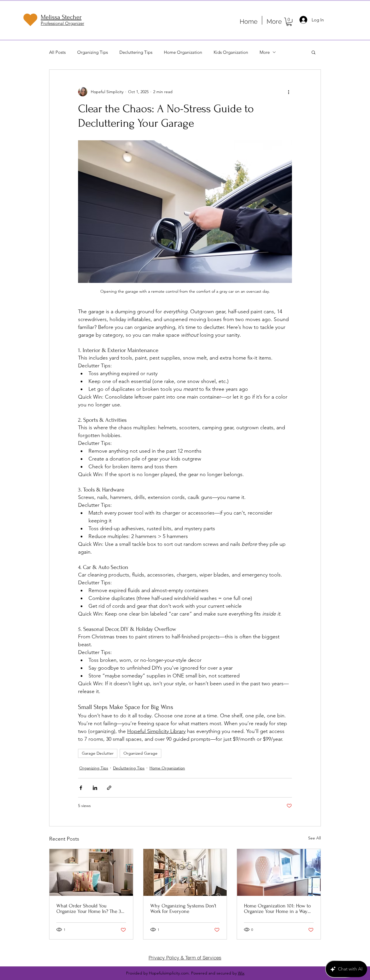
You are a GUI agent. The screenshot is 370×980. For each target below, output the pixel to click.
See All (314, 838)
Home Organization (183, 52)
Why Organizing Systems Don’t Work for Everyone (183, 908)
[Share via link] (109, 788)
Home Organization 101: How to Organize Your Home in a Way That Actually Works (277, 908)
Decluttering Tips (135, 52)
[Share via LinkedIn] (95, 788)
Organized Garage (140, 753)
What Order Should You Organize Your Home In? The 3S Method (90, 908)
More (265, 52)
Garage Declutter (98, 753)
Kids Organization (231, 52)
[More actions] (288, 91)
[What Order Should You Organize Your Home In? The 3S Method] (91, 872)
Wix (241, 973)
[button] (289, 22)
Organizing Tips (92, 52)
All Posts (57, 52)
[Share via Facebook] (81, 788)
